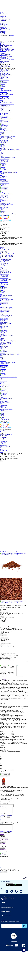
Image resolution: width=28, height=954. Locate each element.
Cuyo (1, 153)
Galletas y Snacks (4, 58)
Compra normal (5, 632)
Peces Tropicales (4, 195)
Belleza (2, 78)
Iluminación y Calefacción (6, 138)
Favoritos (5, 216)
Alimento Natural (4, 47)
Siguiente (2, 854)
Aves (1, 171)
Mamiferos (2, 148)
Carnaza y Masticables (5, 54)
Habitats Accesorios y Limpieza (7, 136)
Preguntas (2, 843)
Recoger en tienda (5, 639)
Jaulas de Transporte (5, 66)
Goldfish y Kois (4, 196)
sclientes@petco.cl (4, 231)
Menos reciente (3, 851)
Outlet (4, 218)
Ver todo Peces (3, 193)
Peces (1, 192)
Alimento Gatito (4, 97)
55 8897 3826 (3, 437)
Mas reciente (2, 847)
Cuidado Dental (3, 76)
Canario (2, 173)
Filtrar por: (2, 836)
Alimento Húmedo (4, 96)
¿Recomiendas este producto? (7, 801)
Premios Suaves (3, 57)
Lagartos (2, 133)
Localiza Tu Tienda (4, 420)
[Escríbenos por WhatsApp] (23, 945)
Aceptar (5, 872)
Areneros (2, 101)
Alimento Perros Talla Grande (7, 49)
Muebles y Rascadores (5, 112)
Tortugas (2, 132)
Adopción (2, 228)
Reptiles (2, 129)
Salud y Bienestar (4, 72)
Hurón (1, 155)
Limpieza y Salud (4, 160)
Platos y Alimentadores (5, 68)
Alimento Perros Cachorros (6, 51)
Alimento (9, 45)
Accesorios (2, 134)
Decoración (2, 205)
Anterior (3, 853)
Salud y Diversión (4, 181)
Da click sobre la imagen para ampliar (9, 551)
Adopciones (3, 431)
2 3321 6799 (3, 232)
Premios (2, 53)
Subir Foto (3, 816)
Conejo (1, 152)
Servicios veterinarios (5, 227)
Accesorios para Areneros (6, 102)
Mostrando (2, 835)
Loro (1, 175)
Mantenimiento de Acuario (6, 204)
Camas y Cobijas (4, 65)
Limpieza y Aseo (4, 77)
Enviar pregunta (3, 832)
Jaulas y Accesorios (4, 180)
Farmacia (5, 215)
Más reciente (3, 842)
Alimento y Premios (14, 149)
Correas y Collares (4, 70)
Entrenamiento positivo (5, 225)
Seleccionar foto (4, 856)
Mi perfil (2, 12)
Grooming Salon (4, 224)
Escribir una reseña (5, 774)
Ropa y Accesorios (4, 69)
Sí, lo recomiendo (4, 803)
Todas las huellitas (4, 838)
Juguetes (2, 62)
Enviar (8, 816)
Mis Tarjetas (3, 16)
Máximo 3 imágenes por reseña (7, 814)
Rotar (2, 872)
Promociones (6, 220)
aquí (24, 727)
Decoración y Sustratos (5, 137)
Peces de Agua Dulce (5, 197)
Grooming (2, 430)
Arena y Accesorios (4, 98)
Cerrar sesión (3, 20)
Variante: (2, 616)
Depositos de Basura (5, 105)
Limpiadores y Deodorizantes (7, 104)
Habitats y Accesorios (5, 203)
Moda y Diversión (4, 61)
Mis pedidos (3, 15)
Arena (1, 100)
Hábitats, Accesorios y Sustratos (7, 157)
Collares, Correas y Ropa (6, 110)
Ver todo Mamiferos (4, 149)
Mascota (2, 42)
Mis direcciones (3, 17)
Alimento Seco (3, 46)
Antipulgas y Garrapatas (5, 74)
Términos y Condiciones (6, 815)
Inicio (1, 449)
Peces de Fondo (3, 200)
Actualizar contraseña (5, 19)
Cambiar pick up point (6, 643)
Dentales (2, 59)
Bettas (1, 199)
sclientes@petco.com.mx (6, 434)
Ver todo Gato (3, 90)
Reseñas (2, 834)
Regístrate (11, 35)
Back (1, 644)
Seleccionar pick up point (5, 658)
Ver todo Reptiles (4, 130)
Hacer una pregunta (5, 776)
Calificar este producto (5, 799)
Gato (1, 89)
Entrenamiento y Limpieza (6, 118)
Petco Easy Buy (4, 13)
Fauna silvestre (3, 176)
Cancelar (9, 832)
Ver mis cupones (4, 239)
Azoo (1, 460)
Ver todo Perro (3, 45)
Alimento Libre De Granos (6, 50)
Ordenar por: (3, 840)
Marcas (13, 213)
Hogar (1, 63)
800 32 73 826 (3, 435)
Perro (1, 43)
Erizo (1, 151)
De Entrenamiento (4, 55)
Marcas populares (4, 80)
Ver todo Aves (3, 172)
